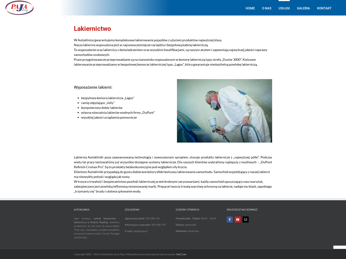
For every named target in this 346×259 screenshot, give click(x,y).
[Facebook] (230, 219)
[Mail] (246, 219)
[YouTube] (238, 219)
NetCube (181, 254)
